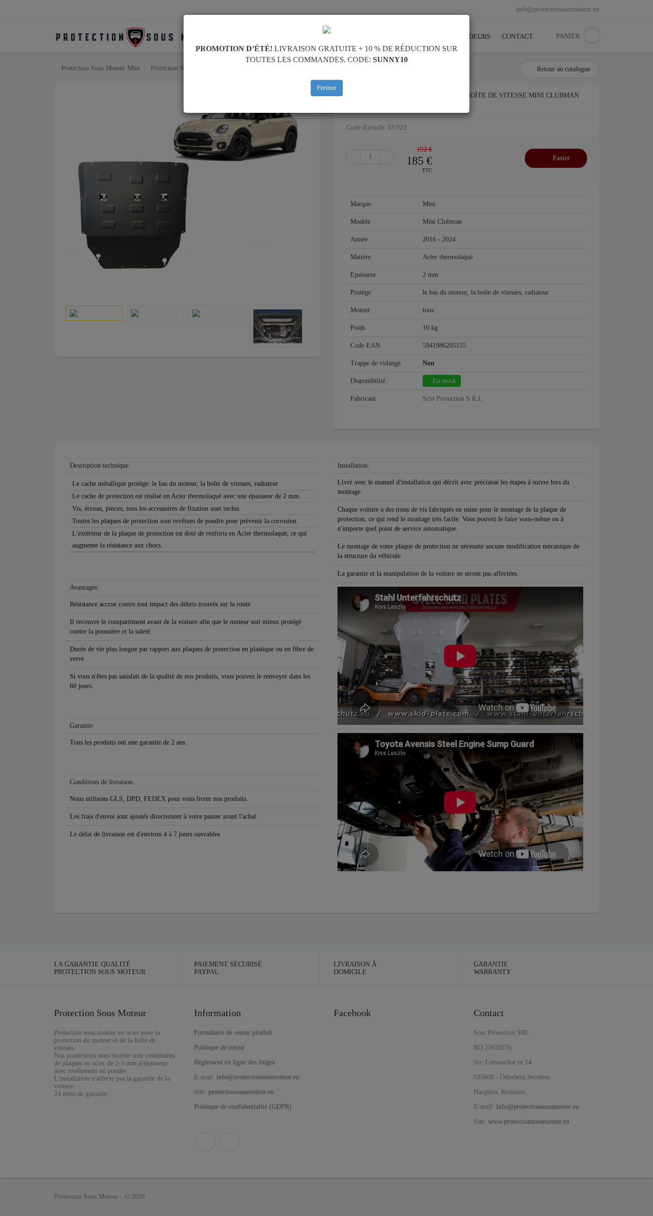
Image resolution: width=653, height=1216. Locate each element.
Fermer (327, 87)
